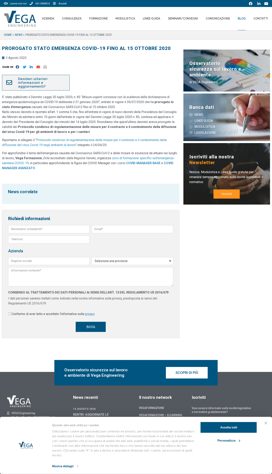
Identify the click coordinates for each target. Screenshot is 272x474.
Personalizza (226, 440)
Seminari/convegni (183, 18)
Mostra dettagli (62, 466)
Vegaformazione (151, 408)
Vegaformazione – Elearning (160, 415)
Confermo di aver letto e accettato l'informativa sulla (53, 314)
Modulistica (125, 18)
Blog (242, 18)
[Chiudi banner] (265, 423)
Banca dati (201, 107)
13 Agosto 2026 (84, 408)
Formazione (98, 18)
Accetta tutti (228, 427)
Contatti (260, 18)
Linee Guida (151, 18)
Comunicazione (218, 18)
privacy (90, 314)
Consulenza (71, 18)
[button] (8, 67)
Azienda (48, 18)
